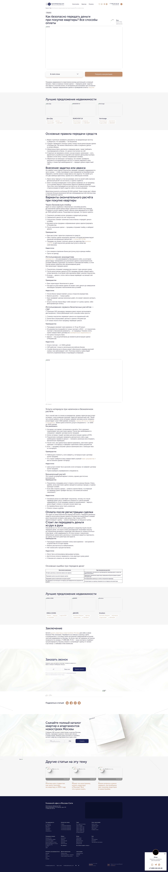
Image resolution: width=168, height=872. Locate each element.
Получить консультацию (103, 74)
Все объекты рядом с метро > (83, 845)
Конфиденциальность (50, 865)
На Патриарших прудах (50, 839)
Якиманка (63, 842)
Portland (47, 858)
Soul (46, 857)
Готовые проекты (80, 832)
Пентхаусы (48, 828)
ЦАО (47, 847)
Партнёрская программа (97, 842)
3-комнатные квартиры (66, 828)
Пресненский (64, 843)
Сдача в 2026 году (80, 826)
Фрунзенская (79, 842)
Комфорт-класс (95, 829)
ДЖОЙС (76, 613)
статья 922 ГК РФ (79, 239)
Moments (48, 856)
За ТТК (47, 846)
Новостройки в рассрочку (66, 856)
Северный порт (79, 853)
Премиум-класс (95, 825)
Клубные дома (64, 853)
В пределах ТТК (49, 844)
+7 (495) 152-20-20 (50, 808)
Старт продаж (79, 825)
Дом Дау (50, 118)
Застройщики (95, 839)
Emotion (102, 613)
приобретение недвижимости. (80, 333)
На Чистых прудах (49, 840)
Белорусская (79, 843)
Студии (62, 824)
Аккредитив (50, 259)
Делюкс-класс (95, 826)
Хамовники (63, 838)
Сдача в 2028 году (80, 829)
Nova (77, 856)
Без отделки (48, 825)
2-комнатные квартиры (66, 826)
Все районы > (64, 845)
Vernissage (103, 118)
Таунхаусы (48, 829)
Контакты (94, 840)
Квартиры (84, 4)
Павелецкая (78, 838)
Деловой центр (79, 840)
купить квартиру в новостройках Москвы (65, 633)
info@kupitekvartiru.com (69, 865)
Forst (47, 854)
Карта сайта (59, 865)
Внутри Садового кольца (51, 842)
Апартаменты (48, 831)
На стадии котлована (80, 824)
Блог (93, 838)
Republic (47, 853)
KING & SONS (51, 613)
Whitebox (48, 826)
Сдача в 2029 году (80, 831)
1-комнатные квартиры (66, 825)
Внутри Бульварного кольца (52, 843)
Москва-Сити (48, 838)
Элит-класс (94, 828)
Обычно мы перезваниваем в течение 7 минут (55, 674)
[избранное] (99, 4)
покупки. (91, 87)
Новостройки (75, 4)
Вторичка (91, 4)
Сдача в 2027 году (80, 828)
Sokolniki (78, 854)
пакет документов (88, 459)
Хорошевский (64, 840)
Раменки (63, 839)
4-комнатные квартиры (66, 829)
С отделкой (48, 824)
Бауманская (78, 839)
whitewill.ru (113, 865)
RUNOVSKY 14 (78, 118)
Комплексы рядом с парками (67, 854)
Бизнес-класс (95, 824)
